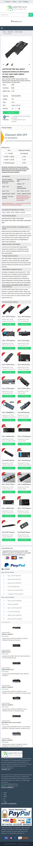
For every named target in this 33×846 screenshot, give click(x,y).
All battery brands (8, 572)
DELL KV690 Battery (24, 484)
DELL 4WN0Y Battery (9, 508)
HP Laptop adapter (13, 611)
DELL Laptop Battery (14, 575)
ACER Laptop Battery (14, 579)
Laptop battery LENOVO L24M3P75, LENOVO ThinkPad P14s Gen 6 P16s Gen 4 (15, 639)
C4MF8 (8, 212)
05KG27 (23, 212)
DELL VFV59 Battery (24, 436)
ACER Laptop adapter (14, 615)
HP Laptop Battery (13, 586)
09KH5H (17, 212)
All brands (10, 32)
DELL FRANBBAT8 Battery (10, 412)
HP (4, 800)
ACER (5, 796)
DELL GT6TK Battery (24, 388)
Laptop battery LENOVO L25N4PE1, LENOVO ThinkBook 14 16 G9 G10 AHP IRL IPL (14, 745)
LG (4, 798)
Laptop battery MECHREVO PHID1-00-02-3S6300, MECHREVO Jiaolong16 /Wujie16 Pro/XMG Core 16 (16, 727)
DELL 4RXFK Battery (24, 316)
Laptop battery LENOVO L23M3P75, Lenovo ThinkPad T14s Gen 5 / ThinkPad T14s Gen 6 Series (16, 692)
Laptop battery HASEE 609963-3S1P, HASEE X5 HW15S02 (15, 674)
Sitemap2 (10, 784)
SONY (5, 802)
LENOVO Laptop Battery (15, 590)
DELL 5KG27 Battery (8, 316)
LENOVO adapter (12, 604)
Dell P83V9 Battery (24, 412)
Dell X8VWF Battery (24, 532)
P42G (3, 212)
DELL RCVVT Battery (8, 484)
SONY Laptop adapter (14, 608)
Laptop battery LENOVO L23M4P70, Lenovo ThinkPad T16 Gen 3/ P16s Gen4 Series (14, 709)
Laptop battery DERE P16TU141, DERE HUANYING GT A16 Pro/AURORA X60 (16, 656)
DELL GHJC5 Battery (24, 340)
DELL (5, 794)
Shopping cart (17, 21)
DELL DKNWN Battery (9, 436)
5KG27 (12, 212)
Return (14, 1)
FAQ (20, 1)
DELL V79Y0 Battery (8, 340)
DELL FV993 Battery (24, 460)
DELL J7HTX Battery (24, 508)
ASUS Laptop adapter (14, 600)
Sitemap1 (5, 784)
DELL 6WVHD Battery (25, 364)
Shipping (26, 1)
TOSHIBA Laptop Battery (15, 594)
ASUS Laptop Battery (14, 583)
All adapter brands (8, 597)
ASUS (5, 792)
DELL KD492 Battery (8, 388)
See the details (8, 324)
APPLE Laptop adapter (14, 619)
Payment (8, 1)
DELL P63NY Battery (8, 364)
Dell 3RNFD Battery (8, 460)
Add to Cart (11, 112)
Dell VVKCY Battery (8, 532)
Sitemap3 (15, 784)
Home (4, 32)
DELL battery (18, 32)
